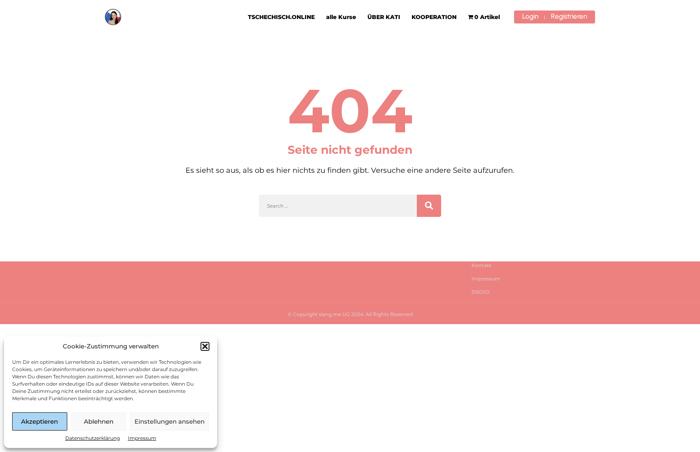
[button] (205, 346)
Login (530, 16)
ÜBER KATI (383, 17)
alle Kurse (341, 17)
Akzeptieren (39, 421)
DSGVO (480, 292)
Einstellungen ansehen (169, 421)
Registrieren (569, 16)
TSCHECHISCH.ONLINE (281, 17)
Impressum (142, 438)
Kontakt (481, 265)
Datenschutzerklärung (92, 438)
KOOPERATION (434, 17)
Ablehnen (98, 421)
